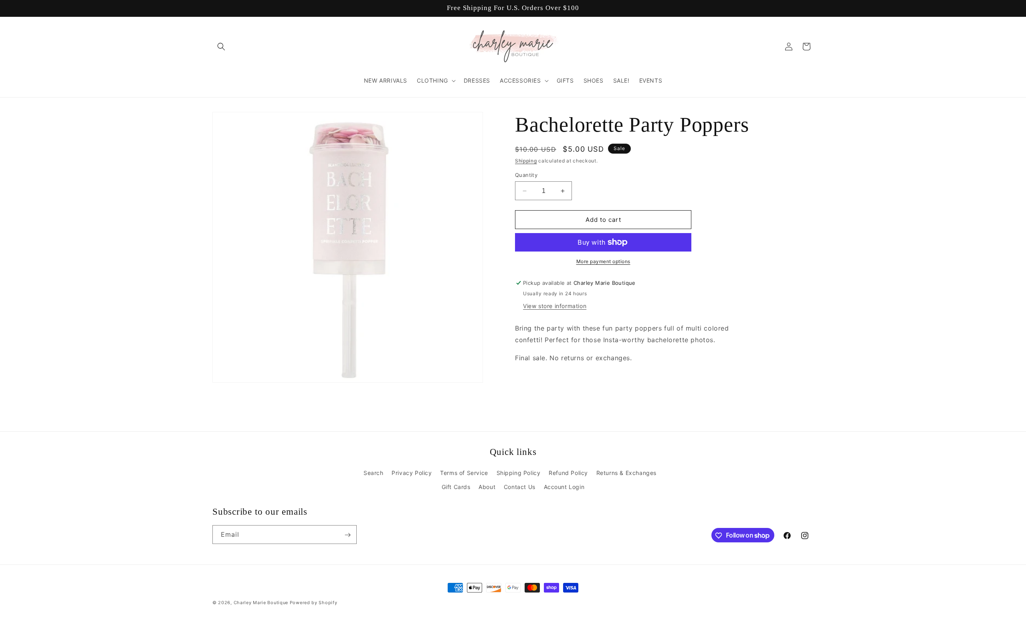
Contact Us (519, 486)
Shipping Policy (519, 472)
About (487, 486)
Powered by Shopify (313, 602)
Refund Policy (568, 472)
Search (374, 472)
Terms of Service (464, 472)
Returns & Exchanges (626, 472)
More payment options (603, 261)
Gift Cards (456, 486)
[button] (221, 46)
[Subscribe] (347, 535)
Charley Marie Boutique (261, 602)
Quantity (526, 175)
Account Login (564, 486)
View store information (554, 305)
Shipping (526, 161)
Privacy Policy (412, 472)
